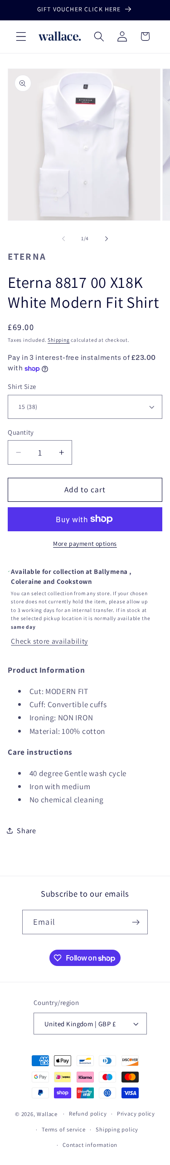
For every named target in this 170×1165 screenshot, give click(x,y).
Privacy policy (136, 1113)
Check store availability (49, 641)
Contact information (90, 1145)
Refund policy (88, 1113)
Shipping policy (117, 1129)
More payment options (85, 543)
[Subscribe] (135, 922)
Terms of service (64, 1129)
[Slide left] (63, 238)
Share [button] (26, 830)
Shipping (58, 339)
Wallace (47, 1113)
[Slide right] (107, 238)
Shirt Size (22, 386)
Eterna (27, 256)
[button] (21, 36)
